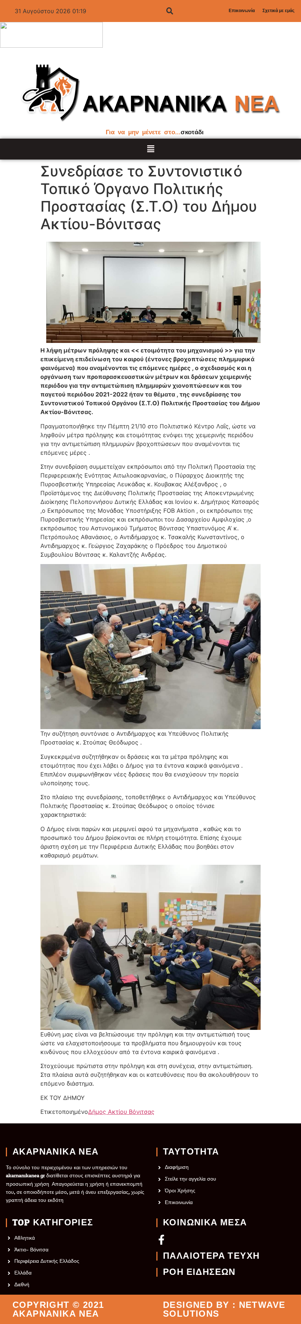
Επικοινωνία (242, 10)
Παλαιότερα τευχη (211, 1256)
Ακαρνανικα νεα (55, 1152)
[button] (151, 149)
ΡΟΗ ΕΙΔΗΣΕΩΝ (199, 1272)
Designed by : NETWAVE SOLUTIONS (224, 1309)
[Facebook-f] (161, 1239)
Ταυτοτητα (191, 1152)
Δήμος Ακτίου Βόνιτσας (121, 1111)
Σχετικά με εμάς (278, 10)
